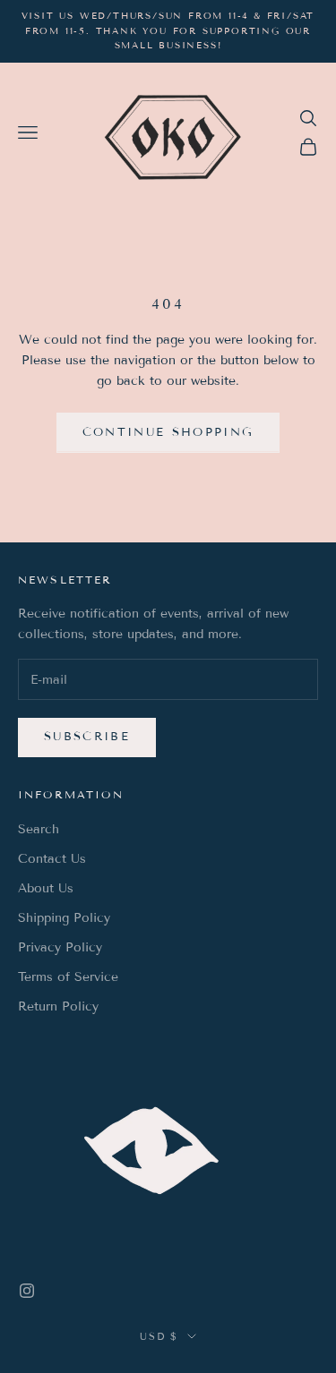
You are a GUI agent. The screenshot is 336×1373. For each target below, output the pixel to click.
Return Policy (58, 1006)
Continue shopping (168, 432)
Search (38, 829)
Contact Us (52, 858)
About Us (45, 888)
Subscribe (87, 736)
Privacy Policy (60, 947)
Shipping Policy (64, 917)
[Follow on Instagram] (27, 1291)
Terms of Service (68, 977)
